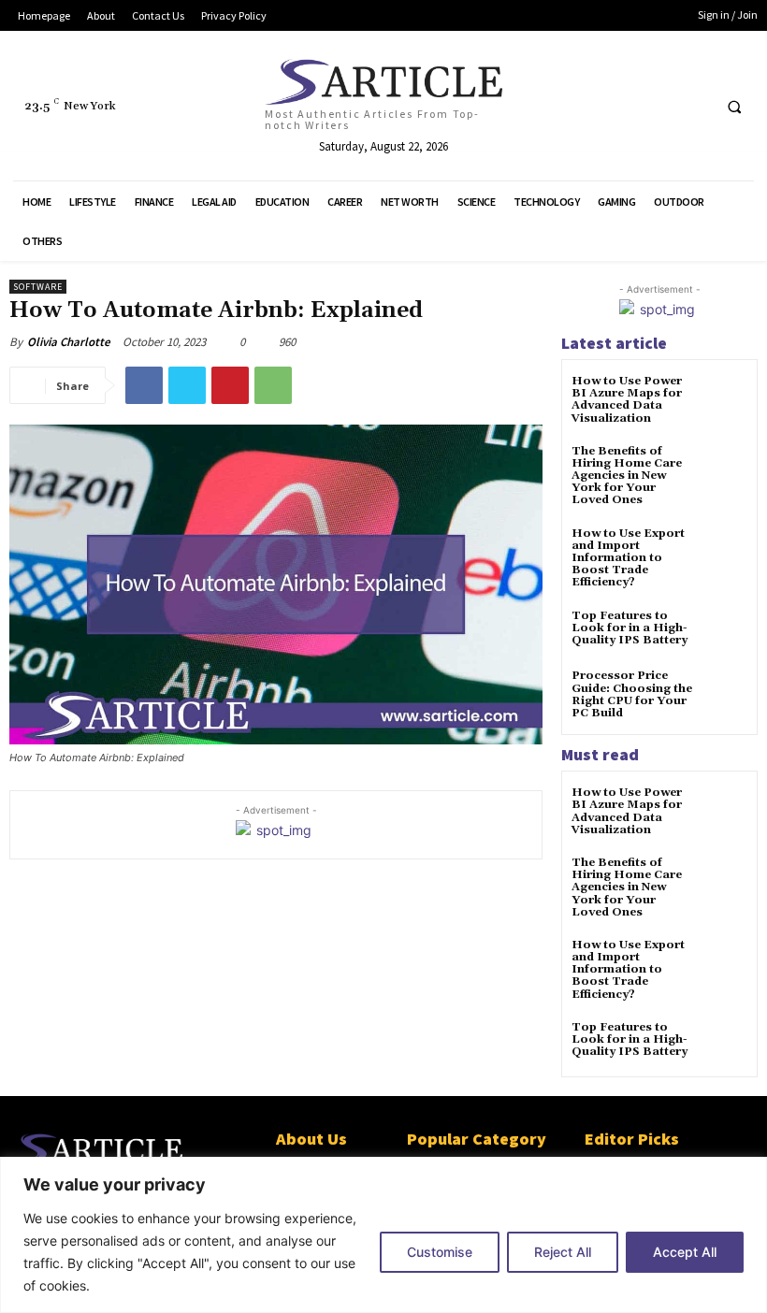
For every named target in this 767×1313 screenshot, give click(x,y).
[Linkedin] (589, 106)
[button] (734, 106)
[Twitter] (659, 106)
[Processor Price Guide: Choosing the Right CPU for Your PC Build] (724, 692)
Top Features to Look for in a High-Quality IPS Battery (629, 628)
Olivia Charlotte (68, 342)
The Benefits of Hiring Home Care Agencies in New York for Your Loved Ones (627, 476)
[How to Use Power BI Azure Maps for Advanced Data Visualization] (724, 398)
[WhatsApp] (273, 385)
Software (38, 287)
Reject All (562, 1252)
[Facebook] (554, 106)
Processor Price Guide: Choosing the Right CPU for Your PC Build (632, 694)
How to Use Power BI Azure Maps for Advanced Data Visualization (627, 400)
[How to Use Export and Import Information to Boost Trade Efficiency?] (724, 550)
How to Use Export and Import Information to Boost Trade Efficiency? (628, 558)
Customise (439, 1252)
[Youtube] (693, 106)
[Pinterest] (624, 106)
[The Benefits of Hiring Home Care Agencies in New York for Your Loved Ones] (724, 468)
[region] (383, 1235)
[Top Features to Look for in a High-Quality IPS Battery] (724, 633)
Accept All (684, 1252)
